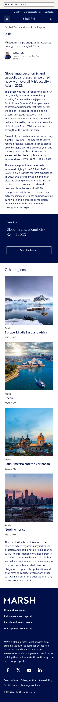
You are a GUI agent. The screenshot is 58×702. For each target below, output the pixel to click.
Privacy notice (28, 680)
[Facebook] (7, 670)
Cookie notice (11, 685)
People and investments (18, 622)
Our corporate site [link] (32, 12)
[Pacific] (29, 366)
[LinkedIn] (39, 670)
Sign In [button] (17, 12)
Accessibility (45, 680)
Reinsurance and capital (18, 616)
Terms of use (11, 680)
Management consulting (18, 628)
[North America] (29, 498)
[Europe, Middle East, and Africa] (29, 300)
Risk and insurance (15, 610)
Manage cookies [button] (30, 685)
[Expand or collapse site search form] (51, 19)
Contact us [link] (49, 12)
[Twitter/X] (18, 670)
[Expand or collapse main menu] (7, 19)
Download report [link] (29, 250)
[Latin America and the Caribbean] (29, 432)
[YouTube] (29, 670)
